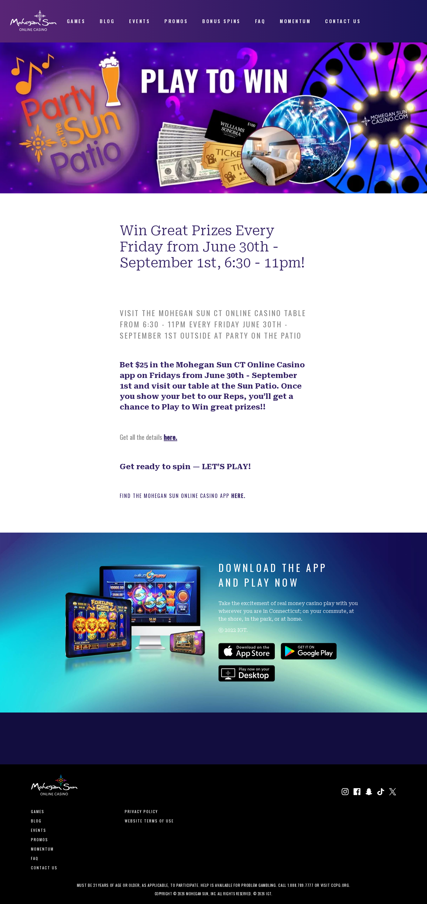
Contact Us (44, 867)
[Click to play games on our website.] (247, 679)
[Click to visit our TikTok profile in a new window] (380, 792)
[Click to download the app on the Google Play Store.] (309, 657)
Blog (36, 820)
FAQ (34, 858)
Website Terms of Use (149, 820)
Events (38, 830)
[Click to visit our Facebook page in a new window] (357, 792)
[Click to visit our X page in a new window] (392, 792)
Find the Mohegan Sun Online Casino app (175, 495)
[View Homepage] (33, 28)
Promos (39, 839)
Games (37, 811)
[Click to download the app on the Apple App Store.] (247, 657)
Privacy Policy (141, 811)
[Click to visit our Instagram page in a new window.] (345, 792)
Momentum (42, 849)
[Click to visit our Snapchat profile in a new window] (368, 792)
